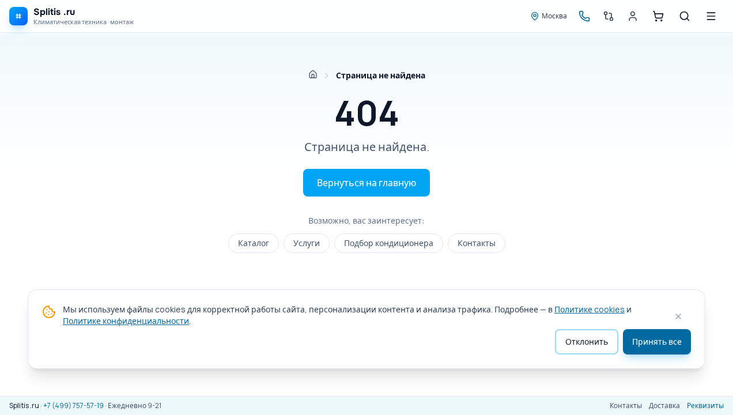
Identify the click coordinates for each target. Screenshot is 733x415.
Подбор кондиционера (388, 242)
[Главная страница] (313, 74)
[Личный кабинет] (632, 16)
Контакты (477, 242)
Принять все (657, 341)
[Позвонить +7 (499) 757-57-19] (584, 16)
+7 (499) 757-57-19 (73, 405)
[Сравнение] (608, 16)
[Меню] (711, 16)
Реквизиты (705, 405)
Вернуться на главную (366, 182)
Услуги (306, 242)
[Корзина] (658, 16)
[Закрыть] (678, 316)
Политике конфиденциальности (126, 320)
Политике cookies (589, 309)
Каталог (253, 242)
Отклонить (586, 341)
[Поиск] (684, 16)
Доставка (664, 405)
